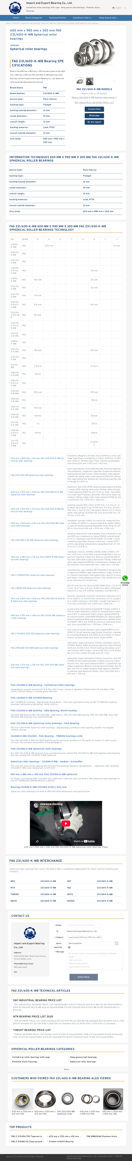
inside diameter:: (18, 116)
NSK (13, 881)
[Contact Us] (125, 580)
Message (59, 952)
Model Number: (17, 93)
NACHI (14, 901)
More (66, 1069)
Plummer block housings (67, 26)
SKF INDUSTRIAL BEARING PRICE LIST (94, 103)
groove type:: (16, 99)
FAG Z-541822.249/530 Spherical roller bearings (35, 633)
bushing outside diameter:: (23, 110)
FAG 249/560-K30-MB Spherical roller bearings (34, 540)
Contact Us (20, 1157)
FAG (69, 888)
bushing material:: (19, 127)
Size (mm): (15, 139)
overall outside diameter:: (23, 133)
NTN (13, 888)
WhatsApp (94, 115)
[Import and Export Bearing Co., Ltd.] (15, 7)
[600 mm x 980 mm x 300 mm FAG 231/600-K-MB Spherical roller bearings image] (94, 51)
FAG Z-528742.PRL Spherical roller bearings (32, 575)
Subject (59, 937)
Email (58, 925)
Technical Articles (57, 18)
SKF (69, 881)
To (57, 931)
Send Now (84, 977)
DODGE (71, 901)
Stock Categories (33, 18)
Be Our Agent (94, 122)
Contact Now (94, 109)
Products (15, 23)
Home (16, 18)
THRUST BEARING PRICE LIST (32, 1030)
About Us (10, 1157)
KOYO (70, 894)
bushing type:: (17, 105)
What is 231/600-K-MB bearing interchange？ (94, 97)
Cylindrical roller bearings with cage (84, 18)
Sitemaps (39, 1157)
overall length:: (18, 122)
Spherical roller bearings (31, 23)
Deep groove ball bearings (110, 18)
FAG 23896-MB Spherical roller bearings (31, 588)
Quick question (58, 945)
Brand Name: (16, 88)
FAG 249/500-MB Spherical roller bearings (32, 475)
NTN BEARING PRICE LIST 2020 (33, 1016)
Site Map (30, 1157)
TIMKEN (15, 894)
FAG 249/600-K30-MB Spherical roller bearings (34, 648)
